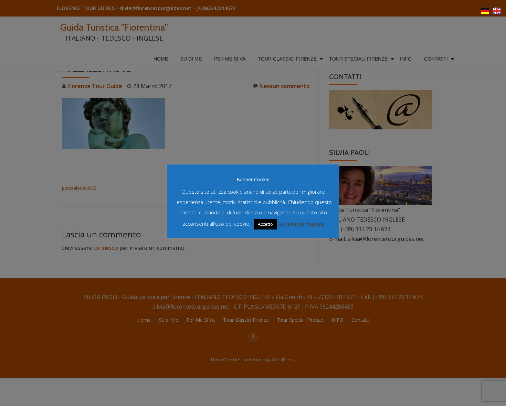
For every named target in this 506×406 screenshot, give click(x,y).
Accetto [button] (265, 224)
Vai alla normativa (301, 223)
